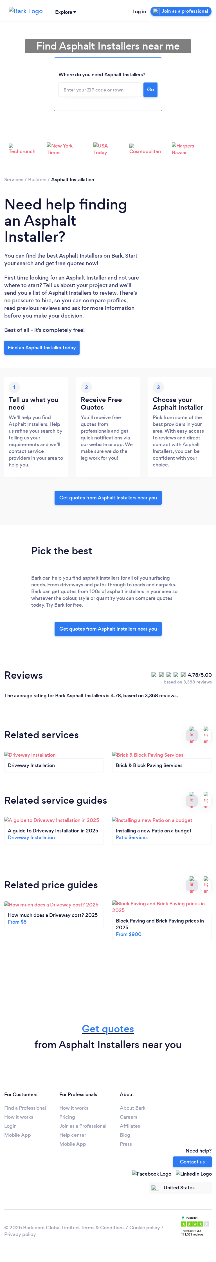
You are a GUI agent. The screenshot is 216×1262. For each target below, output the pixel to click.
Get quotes (108, 1029)
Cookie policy (144, 1227)
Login (10, 1126)
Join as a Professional (82, 1126)
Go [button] (150, 89)
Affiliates (130, 1126)
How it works (18, 1117)
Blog (125, 1135)
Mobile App (17, 1135)
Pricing (67, 1117)
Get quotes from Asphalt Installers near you (108, 497)
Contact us (192, 1161)
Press (126, 1144)
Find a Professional (25, 1108)
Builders (37, 179)
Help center (72, 1135)
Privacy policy (20, 1234)
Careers (128, 1117)
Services (13, 179)
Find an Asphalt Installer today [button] (42, 347)
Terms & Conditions (103, 1227)
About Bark (132, 1108)
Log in (139, 11)
